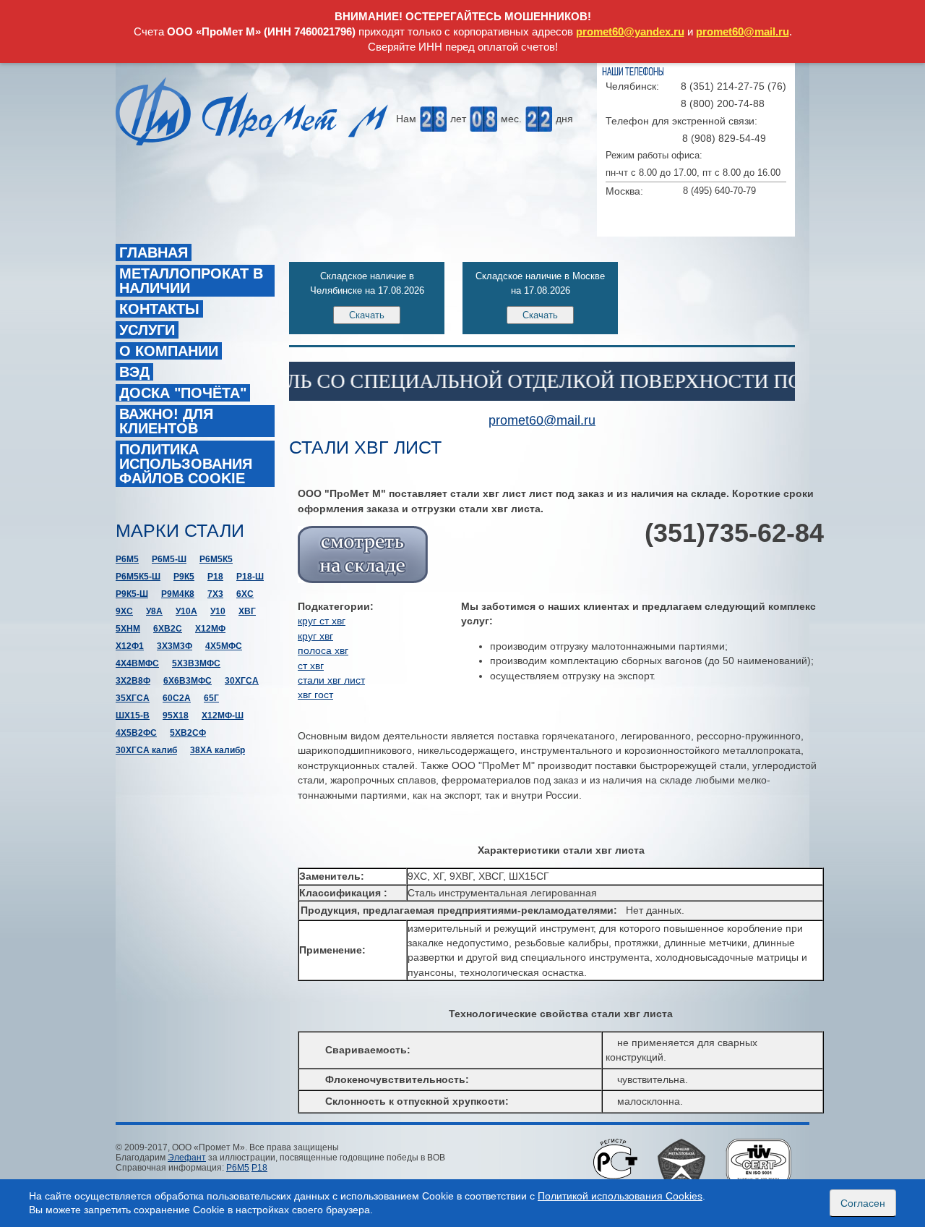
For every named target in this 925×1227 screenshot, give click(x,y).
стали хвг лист (331, 680)
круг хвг (315, 636)
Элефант (187, 1157)
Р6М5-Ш (169, 559)
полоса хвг (323, 650)
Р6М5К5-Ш (138, 577)
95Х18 (176, 715)
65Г (211, 698)
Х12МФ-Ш (223, 715)
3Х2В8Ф (133, 681)
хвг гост (315, 694)
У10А (186, 611)
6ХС (245, 594)
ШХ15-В (133, 715)
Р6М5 (127, 559)
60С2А (177, 698)
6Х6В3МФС (187, 681)
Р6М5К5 (216, 559)
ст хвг (311, 665)
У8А (154, 611)
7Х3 (215, 594)
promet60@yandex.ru (630, 31)
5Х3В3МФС (196, 663)
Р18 (215, 577)
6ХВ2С (167, 629)
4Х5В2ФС (136, 733)
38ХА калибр (217, 750)
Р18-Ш (250, 577)
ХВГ (247, 611)
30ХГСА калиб (146, 750)
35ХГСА (133, 698)
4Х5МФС (223, 646)
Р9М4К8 (177, 594)
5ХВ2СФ (188, 733)
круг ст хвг (321, 621)
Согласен (862, 1203)
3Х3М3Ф (174, 646)
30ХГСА (242, 681)
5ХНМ (128, 629)
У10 (217, 611)
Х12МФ (210, 629)
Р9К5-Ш (132, 594)
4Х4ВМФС (137, 663)
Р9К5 (183, 577)
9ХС (124, 611)
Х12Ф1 (130, 646)
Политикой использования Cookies (620, 1196)
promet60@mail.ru (742, 31)
